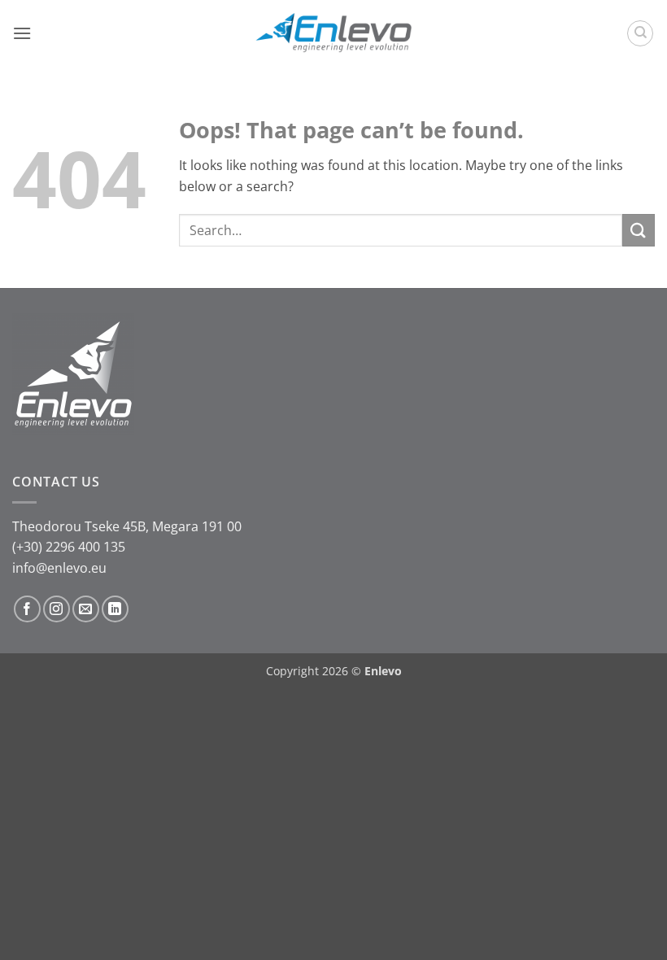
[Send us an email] (85, 609)
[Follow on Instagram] (56, 609)
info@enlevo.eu (59, 568)
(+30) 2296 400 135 (68, 547)
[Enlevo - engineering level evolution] (333, 33)
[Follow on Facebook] (27, 609)
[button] (22, 33)
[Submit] (638, 230)
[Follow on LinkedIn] (115, 609)
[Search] (640, 33)
